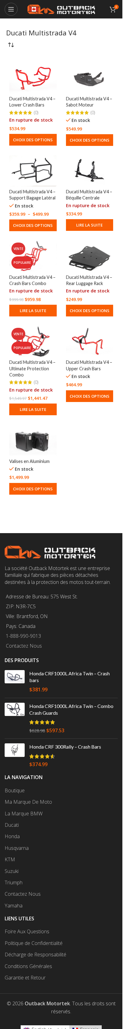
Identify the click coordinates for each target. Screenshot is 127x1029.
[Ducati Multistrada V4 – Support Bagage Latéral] (33, 171)
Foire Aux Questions (27, 931)
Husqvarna (17, 848)
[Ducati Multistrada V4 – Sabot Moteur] (89, 78)
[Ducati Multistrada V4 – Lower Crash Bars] (33, 78)
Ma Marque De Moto (28, 801)
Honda (12, 836)
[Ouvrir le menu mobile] (11, 9)
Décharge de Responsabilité (35, 954)
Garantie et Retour (25, 977)
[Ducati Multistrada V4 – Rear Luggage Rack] (89, 256)
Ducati (12, 825)
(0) (36, 113)
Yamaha (14, 905)
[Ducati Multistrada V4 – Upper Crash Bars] (89, 341)
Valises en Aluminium (29, 461)
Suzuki (11, 871)
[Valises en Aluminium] (33, 440)
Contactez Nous (24, 645)
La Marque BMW (24, 813)
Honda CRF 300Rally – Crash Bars (65, 747)
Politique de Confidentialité (34, 943)
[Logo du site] (61, 8)
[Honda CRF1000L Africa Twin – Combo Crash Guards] (15, 718)
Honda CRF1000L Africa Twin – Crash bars (69, 676)
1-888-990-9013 (23, 636)
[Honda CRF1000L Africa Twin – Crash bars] (15, 681)
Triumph (14, 882)
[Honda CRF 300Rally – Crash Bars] (15, 755)
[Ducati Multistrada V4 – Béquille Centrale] (89, 171)
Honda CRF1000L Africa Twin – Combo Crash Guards (71, 709)
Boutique (15, 790)
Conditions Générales (28, 966)
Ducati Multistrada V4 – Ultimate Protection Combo (32, 368)
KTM (10, 859)
